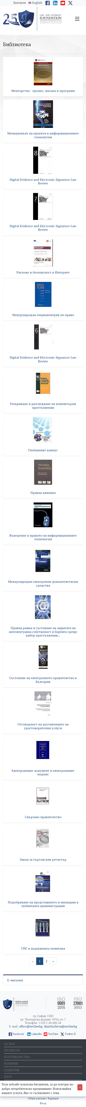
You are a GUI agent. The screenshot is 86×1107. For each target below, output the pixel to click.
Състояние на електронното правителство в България (43, 680)
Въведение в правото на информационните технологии (43, 537)
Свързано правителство (43, 817)
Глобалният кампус (43, 450)
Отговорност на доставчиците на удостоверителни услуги (43, 726)
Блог (8, 1076)
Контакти (19, 3)
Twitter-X (70, 1034)
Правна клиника (43, 492)
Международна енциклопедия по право (43, 315)
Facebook (18, 1034)
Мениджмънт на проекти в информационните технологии (43, 135)
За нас (9, 1043)
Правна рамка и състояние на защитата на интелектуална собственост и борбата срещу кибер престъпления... (43, 632)
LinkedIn (36, 1034)
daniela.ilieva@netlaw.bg (60, 1026)
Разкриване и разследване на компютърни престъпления (43, 406)
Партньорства (17, 1057)
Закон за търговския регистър (43, 859)
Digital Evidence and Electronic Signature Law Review (43, 181)
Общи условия (37, 1098)
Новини (11, 1063)
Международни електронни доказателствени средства (43, 583)
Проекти (11, 1050)
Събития (11, 1070)
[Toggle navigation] (77, 19)
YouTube (53, 1034)
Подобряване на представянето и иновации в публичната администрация (43, 904)
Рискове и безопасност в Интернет (43, 272)
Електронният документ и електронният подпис (43, 772)
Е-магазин (15, 980)
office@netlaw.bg (30, 1026)
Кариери (53, 1098)
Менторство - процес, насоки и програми (43, 91)
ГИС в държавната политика (43, 948)
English (37, 2)
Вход (43, 1103)
